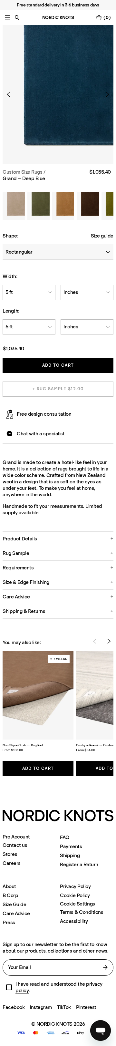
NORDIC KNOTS (58, 17)
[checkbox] (9, 987)
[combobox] (58, 252)
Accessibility (74, 921)
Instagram (41, 1007)
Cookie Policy (75, 895)
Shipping (70, 855)
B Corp (10, 895)
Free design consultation (44, 414)
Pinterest (86, 1007)
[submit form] (105, 967)
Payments (71, 846)
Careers (12, 863)
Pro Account (16, 836)
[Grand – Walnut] (88, 206)
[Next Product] (105, 94)
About (9, 886)
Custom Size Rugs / (24, 172)
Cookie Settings (77, 903)
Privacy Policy (75, 886)
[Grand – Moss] (38, 206)
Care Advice (16, 913)
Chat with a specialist (40, 434)
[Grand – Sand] (14, 206)
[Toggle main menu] (7, 17)
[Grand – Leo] (63, 206)
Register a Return (79, 864)
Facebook (13, 1007)
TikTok (64, 1007)
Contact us (15, 845)
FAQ (64, 837)
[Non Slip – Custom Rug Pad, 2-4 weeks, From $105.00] (38, 695)
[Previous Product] (11, 94)
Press (9, 922)
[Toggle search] (17, 17)
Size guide (102, 236)
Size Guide (14, 904)
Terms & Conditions (81, 912)
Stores (10, 854)
